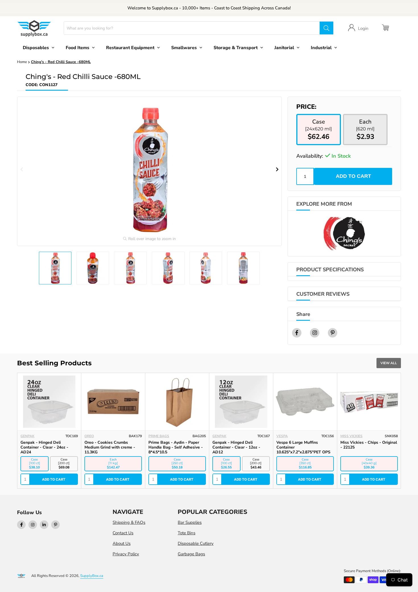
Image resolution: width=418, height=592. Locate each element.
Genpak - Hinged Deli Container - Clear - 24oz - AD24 (44, 447)
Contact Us (123, 533)
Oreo (89, 436)
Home (22, 61)
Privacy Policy (126, 554)
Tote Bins (186, 533)
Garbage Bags (191, 554)
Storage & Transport (236, 48)
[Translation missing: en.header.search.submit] (326, 28)
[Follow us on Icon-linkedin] (44, 524)
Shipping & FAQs (129, 522)
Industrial (321, 48)
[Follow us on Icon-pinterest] (55, 524)
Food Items (77, 48)
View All (388, 363)
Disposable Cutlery (196, 543)
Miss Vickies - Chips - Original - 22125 (368, 445)
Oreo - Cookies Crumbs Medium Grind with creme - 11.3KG (109, 447)
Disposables (36, 48)
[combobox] (192, 28)
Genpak (27, 436)
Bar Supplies (190, 522)
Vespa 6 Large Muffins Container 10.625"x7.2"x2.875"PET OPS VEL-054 (303, 450)
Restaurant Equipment (130, 48)
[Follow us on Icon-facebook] (21, 524)
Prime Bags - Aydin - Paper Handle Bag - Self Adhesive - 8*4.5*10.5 (175, 447)
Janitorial (284, 48)
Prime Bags (158, 436)
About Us (122, 543)
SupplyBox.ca (91, 575)
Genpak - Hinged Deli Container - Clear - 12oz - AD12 (236, 447)
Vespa (282, 436)
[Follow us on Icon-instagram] (32, 524)
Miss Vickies (351, 436)
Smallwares (184, 48)
